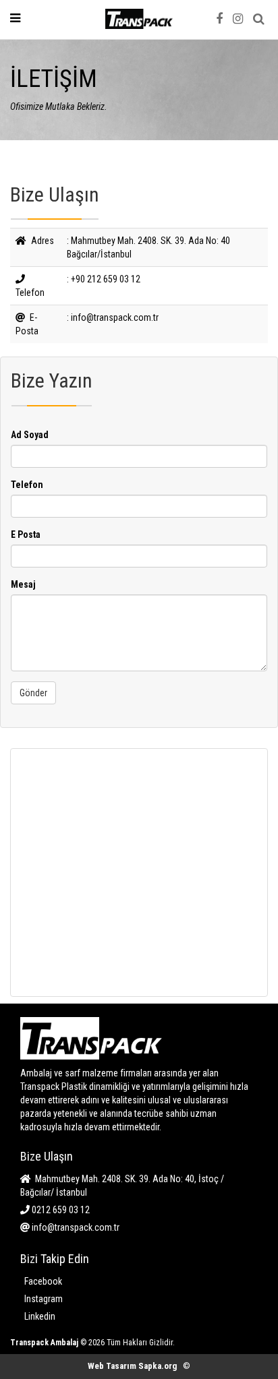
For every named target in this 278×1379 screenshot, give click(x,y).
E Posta (25, 534)
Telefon (27, 484)
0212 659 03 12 (60, 1209)
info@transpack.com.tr (74, 1227)
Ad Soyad (30, 434)
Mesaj (23, 584)
